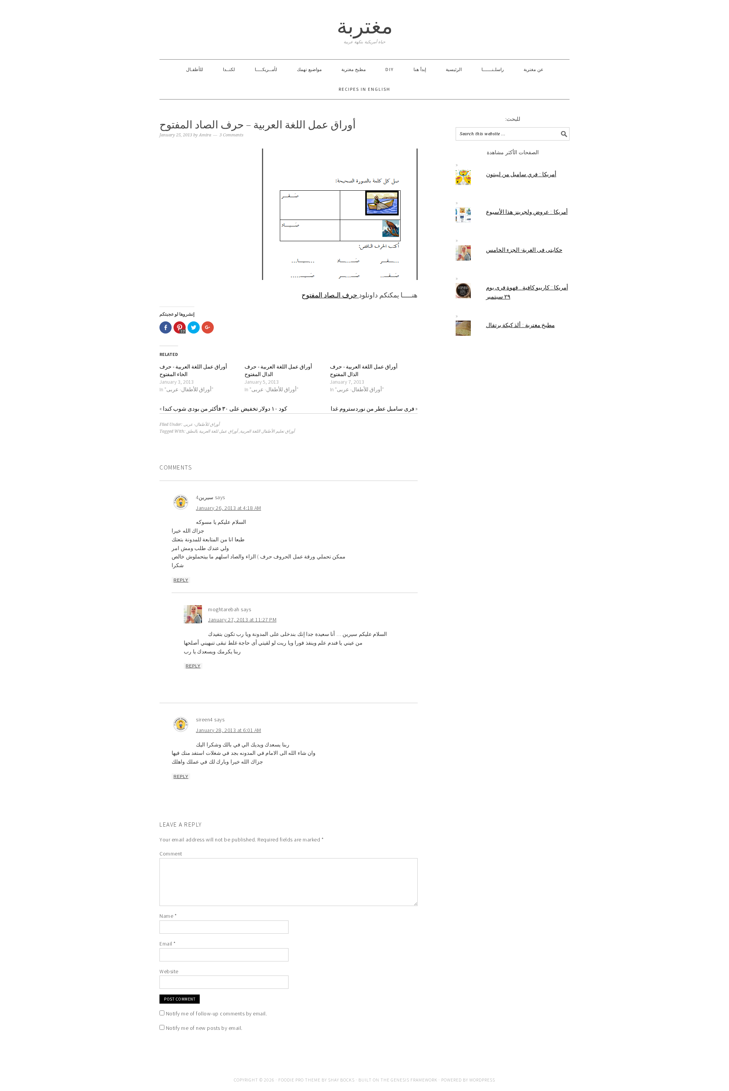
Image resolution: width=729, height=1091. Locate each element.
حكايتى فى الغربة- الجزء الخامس (524, 249)
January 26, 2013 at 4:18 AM (228, 507)
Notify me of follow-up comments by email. (216, 1013)
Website (168, 971)
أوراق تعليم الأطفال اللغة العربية (267, 431)
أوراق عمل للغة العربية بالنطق (212, 431)
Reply (181, 580)
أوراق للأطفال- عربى (201, 424)
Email (167, 943)
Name (168, 915)
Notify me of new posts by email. (204, 1028)
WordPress (482, 1080)
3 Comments (231, 135)
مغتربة (365, 26)
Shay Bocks (341, 1080)
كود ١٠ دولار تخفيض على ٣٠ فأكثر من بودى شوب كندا (225, 408)
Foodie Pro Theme (299, 1080)
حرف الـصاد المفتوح (330, 295)
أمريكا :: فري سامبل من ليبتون (521, 174)
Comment (170, 853)
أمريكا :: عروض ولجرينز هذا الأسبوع (527, 211)
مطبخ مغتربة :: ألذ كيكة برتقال (520, 325)
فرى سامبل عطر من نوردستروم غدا (372, 408)
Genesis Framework (414, 1080)
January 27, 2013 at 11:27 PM (242, 619)
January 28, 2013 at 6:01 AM (228, 730)
